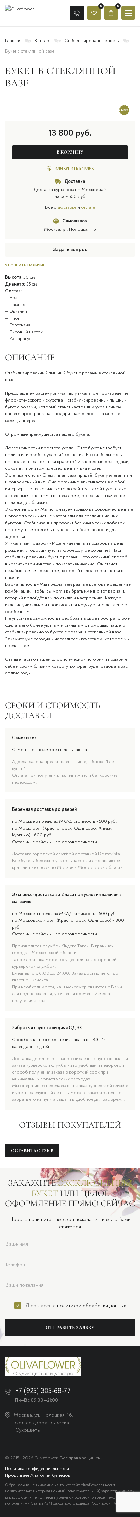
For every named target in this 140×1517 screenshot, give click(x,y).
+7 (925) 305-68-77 (43, 1391)
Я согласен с (75, 1305)
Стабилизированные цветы (92, 40)
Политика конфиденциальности (37, 1468)
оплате (88, 207)
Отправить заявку (70, 1327)
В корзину (70, 152)
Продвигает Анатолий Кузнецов (37, 1475)
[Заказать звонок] (77, 13)
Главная (13, 40)
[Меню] (128, 13)
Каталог (43, 40)
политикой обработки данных (91, 1305)
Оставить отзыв (32, 1150)
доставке (67, 207)
